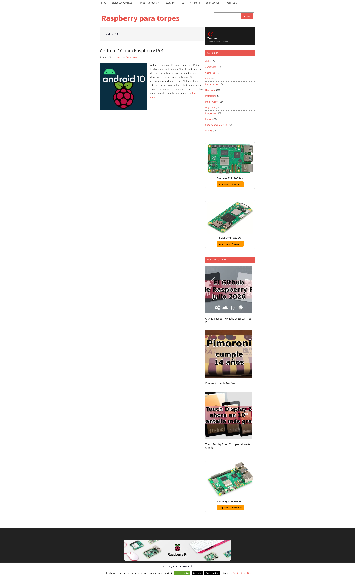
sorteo (208, 130)
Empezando (211, 84)
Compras (210, 72)
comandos (210, 66)
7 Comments (131, 57)
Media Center (212, 101)
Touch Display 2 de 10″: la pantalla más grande (227, 446)
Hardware (210, 90)
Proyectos (210, 113)
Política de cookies (242, 573)
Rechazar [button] (197, 573)
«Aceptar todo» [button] (182, 573)
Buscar (247, 16)
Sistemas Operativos (216, 124)
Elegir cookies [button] (212, 573)
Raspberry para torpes (140, 18)
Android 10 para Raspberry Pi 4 (131, 50)
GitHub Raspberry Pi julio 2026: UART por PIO (229, 320)
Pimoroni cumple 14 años (220, 383)
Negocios (210, 107)
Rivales (209, 119)
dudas (208, 78)
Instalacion (210, 95)
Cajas (208, 61)
